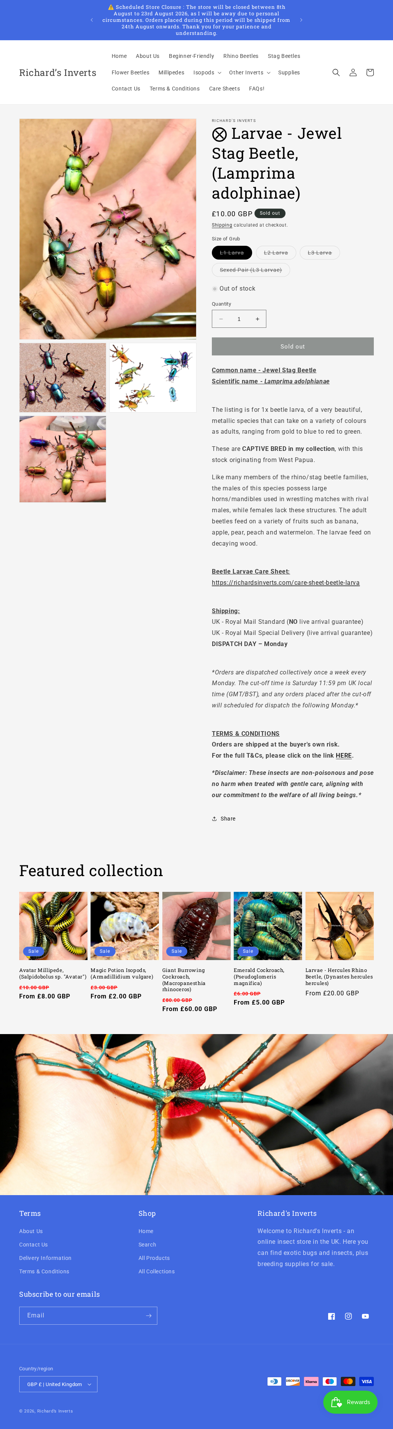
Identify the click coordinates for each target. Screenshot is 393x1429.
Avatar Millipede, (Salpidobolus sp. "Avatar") (52, 973)
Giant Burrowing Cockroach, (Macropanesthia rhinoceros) (184, 980)
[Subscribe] (148, 1316)
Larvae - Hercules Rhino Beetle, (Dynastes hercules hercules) (339, 977)
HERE (344, 755)
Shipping (222, 225)
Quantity (221, 304)
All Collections (157, 1271)
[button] (207, 72)
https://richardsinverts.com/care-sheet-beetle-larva (286, 582)
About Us (31, 1231)
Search (148, 1245)
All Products (154, 1258)
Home (146, 1231)
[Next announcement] (301, 20)
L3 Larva (324, 254)
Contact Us (33, 1245)
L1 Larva (236, 254)
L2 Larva (280, 254)
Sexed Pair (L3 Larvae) (255, 271)
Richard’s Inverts (55, 1411)
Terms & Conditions (44, 1271)
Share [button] (228, 819)
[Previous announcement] (91, 20)
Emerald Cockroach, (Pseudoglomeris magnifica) (259, 977)
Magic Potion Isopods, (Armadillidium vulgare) (122, 973)
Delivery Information (45, 1258)
